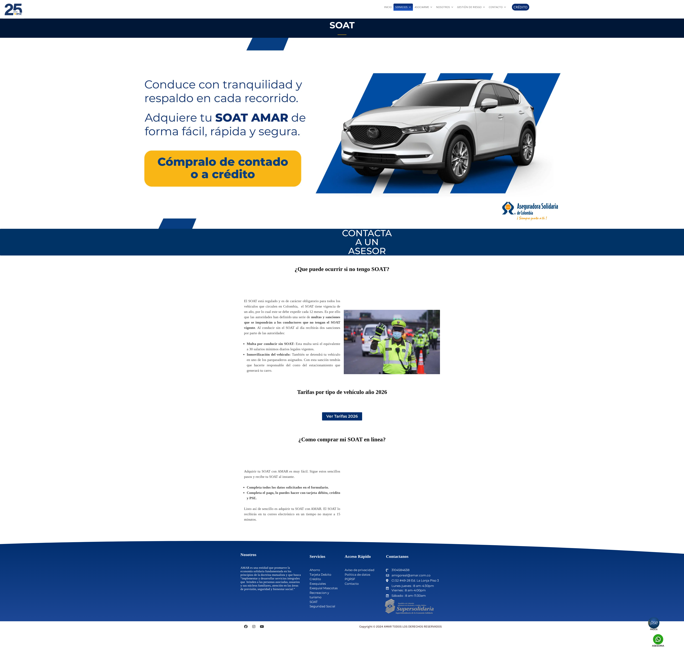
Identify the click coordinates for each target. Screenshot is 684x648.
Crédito (520, 7)
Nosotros (443, 7)
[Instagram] (253, 626)
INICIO (388, 7)
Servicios (401, 7)
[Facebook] (245, 626)
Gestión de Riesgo (469, 7)
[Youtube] (261, 626)
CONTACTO (496, 7)
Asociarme (422, 7)
